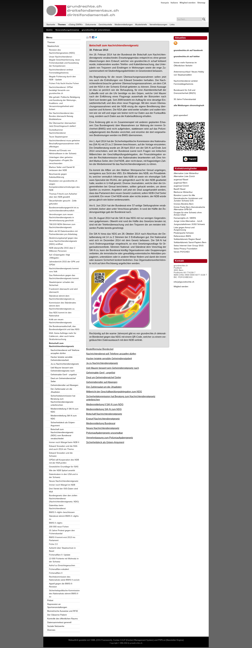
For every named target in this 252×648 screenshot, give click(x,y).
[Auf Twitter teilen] (96, 38)
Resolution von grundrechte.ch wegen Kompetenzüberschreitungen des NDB (64, 185)
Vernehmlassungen (158, 24)
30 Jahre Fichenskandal (185, 99)
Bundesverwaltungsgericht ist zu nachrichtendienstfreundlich (64, 209)
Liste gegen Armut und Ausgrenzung (184, 228)
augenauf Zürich (181, 186)
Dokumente (90, 24)
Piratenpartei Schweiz (184, 233)
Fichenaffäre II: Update (59, 555)
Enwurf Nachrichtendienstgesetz (103, 418)
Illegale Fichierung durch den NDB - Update (62, 78)
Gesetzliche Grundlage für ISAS (63, 466)
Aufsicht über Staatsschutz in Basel (62, 549)
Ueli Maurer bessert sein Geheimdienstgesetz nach (112, 368)
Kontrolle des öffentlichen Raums (62, 618)
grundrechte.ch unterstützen (96, 30)
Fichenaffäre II (55, 573)
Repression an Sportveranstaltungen (57, 605)
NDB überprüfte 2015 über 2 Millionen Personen (62, 249)
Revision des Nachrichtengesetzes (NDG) (62, 51)
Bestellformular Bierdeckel (99, 349)
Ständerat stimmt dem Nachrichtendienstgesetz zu (62, 297)
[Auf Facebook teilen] (93, 38)
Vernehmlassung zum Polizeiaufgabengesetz (109, 437)
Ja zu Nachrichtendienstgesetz (102, 363)
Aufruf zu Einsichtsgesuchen (62, 565)
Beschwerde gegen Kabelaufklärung (58, 175)
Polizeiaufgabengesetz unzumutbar (104, 432)
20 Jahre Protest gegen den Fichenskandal (62, 532)
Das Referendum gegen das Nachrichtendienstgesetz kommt (64, 276)
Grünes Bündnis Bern (184, 204)
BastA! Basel (179, 189)
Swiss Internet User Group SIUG (189, 245)
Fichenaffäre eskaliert (59, 569)
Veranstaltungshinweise (67, 30)
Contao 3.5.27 (119, 640)
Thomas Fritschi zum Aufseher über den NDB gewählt (63, 195)
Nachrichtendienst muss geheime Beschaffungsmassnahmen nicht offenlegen (64, 143)
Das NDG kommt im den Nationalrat (60, 314)
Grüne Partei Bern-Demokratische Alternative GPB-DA (189, 208)
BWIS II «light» (56, 523)
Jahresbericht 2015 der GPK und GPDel (64, 263)
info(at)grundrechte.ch (184, 282)
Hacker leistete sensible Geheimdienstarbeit (109, 358)
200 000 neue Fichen (59, 526)
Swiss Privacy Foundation (185, 248)
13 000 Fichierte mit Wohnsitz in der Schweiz (64, 560)
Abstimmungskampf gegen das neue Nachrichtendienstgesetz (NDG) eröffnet (63, 241)
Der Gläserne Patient (57, 615)
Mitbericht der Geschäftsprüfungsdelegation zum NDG (114, 391)
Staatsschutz (53, 46)
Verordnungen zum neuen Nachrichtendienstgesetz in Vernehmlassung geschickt (61, 217)
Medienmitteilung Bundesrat (100, 423)
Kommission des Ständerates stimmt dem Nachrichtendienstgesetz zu (62, 305)
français (165, 2)
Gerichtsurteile (105, 24)
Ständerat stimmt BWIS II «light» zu (64, 517)
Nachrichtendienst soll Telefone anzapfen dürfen (111, 353)
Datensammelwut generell (59, 622)
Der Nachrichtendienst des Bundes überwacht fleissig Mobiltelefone (61, 116)
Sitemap (201, 2)
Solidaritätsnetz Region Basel (187, 239)
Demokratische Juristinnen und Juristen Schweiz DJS (188, 199)
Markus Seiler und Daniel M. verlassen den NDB (62, 168)
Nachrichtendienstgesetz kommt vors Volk (64, 270)
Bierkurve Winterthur (183, 192)
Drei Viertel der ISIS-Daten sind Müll (63, 490)
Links (172, 24)
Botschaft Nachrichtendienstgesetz (104, 414)
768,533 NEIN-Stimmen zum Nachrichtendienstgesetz (62, 225)
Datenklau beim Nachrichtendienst (57, 507)
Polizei (50, 600)
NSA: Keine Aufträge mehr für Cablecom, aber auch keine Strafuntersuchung (62, 336)
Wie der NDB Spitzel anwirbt (62, 470)
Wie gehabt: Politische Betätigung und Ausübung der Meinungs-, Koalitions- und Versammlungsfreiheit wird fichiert (64, 103)
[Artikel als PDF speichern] (90, 38)
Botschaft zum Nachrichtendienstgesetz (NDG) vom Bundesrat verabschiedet (62, 434)
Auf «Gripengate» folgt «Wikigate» (59, 256)
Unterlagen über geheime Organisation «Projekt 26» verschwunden (61, 160)
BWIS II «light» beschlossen (62, 512)
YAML (93, 640)
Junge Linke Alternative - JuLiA (188, 221)
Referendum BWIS (182, 236)
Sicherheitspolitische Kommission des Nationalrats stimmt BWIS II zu (64, 593)
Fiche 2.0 (53, 544)
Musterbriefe (141, 24)
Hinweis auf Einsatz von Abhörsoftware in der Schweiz (62, 152)
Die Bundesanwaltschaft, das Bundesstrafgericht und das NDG (64, 327)
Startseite (50, 24)
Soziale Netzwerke (55, 626)
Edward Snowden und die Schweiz (61, 454)
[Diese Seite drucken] (87, 38)
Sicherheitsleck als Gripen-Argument (105, 442)
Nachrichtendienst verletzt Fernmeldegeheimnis (61, 71)
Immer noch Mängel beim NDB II (64, 442)
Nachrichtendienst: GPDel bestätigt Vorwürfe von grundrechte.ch (61, 90)
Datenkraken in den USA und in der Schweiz (63, 475)
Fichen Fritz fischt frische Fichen (64, 83)
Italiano (174, 2)
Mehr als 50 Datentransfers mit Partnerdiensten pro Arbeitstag (63, 232)
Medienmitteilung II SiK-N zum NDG (104, 404)
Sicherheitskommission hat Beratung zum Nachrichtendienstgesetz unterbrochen (63, 400)
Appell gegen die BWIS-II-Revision (61, 585)
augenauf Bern (180, 183)
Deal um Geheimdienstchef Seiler (103, 377)
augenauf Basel (181, 179)
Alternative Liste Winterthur (186, 173)
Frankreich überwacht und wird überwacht (63, 290)
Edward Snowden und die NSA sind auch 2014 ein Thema (63, 447)
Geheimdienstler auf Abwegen (101, 382)
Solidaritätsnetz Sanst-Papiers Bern (190, 242)
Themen (62, 24)
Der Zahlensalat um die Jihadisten (104, 387)
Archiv (49, 30)
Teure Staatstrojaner (58, 137)
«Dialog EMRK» (75, 24)
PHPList (162, 640)
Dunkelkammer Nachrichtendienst (57, 131)
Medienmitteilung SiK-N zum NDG (104, 409)
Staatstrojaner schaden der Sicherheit (61, 283)
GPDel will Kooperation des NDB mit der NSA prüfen (64, 461)
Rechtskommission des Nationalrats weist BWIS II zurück (64, 578)
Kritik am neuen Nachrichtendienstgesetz (60, 321)
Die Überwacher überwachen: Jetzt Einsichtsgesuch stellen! (62, 124)
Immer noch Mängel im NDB (62, 485)
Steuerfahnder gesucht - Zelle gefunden (63, 202)
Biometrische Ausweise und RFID (62, 611)
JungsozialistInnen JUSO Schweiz (189, 224)
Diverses (51, 630)
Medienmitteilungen (124, 24)
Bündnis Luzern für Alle (184, 195)
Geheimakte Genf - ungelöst (100, 372)
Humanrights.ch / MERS (185, 218)
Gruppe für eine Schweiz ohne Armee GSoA (188, 213)
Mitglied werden (188, 2)
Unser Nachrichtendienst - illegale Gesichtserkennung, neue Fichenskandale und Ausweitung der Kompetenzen (64, 61)
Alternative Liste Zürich (184, 176)
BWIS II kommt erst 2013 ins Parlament (62, 538)
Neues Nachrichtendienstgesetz (102, 428)
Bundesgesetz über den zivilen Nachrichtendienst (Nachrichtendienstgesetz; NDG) (64, 498)
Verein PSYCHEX (182, 252)
